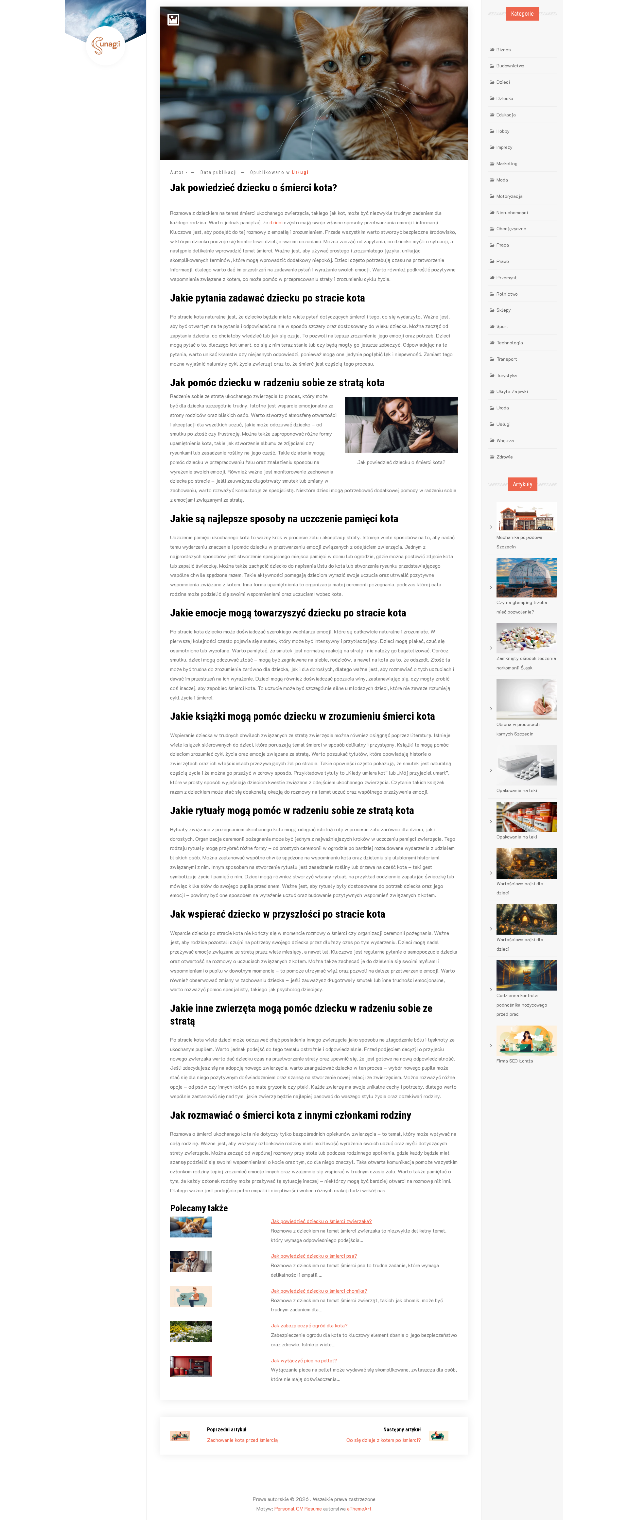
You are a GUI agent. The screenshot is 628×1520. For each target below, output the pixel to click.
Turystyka (507, 375)
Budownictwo (510, 65)
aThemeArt (359, 1508)
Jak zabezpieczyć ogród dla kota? (309, 1325)
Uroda (503, 408)
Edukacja (506, 115)
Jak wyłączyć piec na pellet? (304, 1360)
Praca (503, 245)
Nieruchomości (512, 212)
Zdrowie (505, 457)
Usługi (300, 172)
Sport (502, 326)
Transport (507, 359)
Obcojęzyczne (511, 228)
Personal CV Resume (298, 1508)
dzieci (276, 222)
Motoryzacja (510, 196)
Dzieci (503, 82)
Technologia (510, 342)
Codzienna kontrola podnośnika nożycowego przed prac (522, 1004)
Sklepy (504, 310)
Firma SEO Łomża (515, 1061)
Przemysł (506, 277)
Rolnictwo (507, 294)
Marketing (507, 163)
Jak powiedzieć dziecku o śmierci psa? (314, 1255)
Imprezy (505, 147)
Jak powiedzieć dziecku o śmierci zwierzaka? (321, 1221)
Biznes (504, 49)
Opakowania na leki (517, 790)
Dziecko (505, 98)
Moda (502, 180)
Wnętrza (505, 440)
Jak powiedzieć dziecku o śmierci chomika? (319, 1290)
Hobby (503, 131)
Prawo (503, 261)
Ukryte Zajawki (512, 391)
